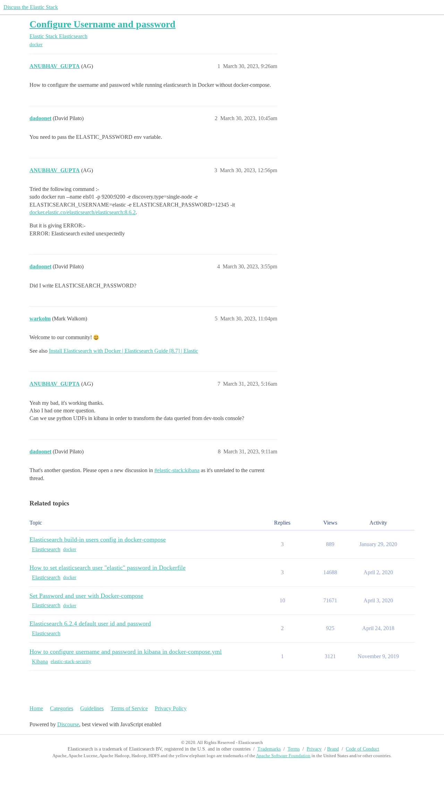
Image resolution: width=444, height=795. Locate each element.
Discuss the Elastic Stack (30, 7)
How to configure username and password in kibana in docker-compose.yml (125, 651)
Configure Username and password (102, 24)
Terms (294, 749)
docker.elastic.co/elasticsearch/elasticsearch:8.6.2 (82, 212)
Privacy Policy (171, 708)
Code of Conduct (362, 749)
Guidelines (92, 708)
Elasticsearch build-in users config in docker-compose (97, 539)
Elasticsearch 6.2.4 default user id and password (90, 623)
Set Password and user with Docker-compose (86, 595)
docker (36, 44)
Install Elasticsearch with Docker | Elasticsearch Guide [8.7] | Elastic (123, 351)
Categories (61, 708)
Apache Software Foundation (283, 755)
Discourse (68, 724)
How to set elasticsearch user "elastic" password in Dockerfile (107, 567)
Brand (333, 749)
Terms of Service (129, 708)
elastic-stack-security (71, 661)
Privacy (314, 749)
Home (36, 708)
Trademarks (269, 749)
